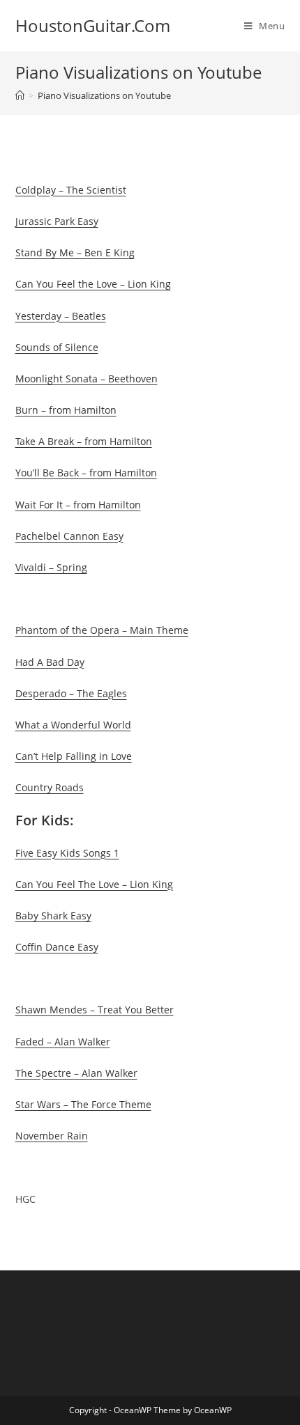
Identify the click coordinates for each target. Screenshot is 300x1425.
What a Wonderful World (73, 724)
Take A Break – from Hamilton (83, 441)
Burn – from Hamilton (66, 409)
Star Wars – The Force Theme (83, 1104)
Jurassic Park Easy (56, 221)
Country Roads (49, 787)
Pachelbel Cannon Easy (69, 536)
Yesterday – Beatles (60, 315)
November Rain (51, 1135)
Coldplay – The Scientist (70, 189)
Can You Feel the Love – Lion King (93, 283)
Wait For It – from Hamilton (78, 504)
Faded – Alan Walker (62, 1041)
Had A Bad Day (49, 662)
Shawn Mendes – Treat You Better (94, 1009)
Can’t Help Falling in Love (73, 756)
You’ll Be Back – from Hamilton (86, 472)
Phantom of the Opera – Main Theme (101, 630)
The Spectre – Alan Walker (76, 1073)
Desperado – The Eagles (71, 693)
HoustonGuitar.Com (92, 25)
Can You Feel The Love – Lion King (94, 884)
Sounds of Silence (56, 347)
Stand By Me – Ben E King (75, 252)
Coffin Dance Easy (56, 946)
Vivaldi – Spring (51, 567)
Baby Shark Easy (53, 915)
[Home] (19, 95)
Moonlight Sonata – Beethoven (86, 378)
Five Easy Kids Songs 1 (67, 852)
